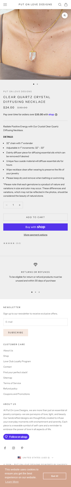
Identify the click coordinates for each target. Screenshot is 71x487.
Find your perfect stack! (15, 372)
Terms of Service (12, 383)
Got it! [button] (54, 476)
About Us (8, 350)
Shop (6, 355)
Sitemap (7, 377)
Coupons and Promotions (16, 394)
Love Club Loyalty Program (17, 361)
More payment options (35, 234)
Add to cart (35, 217)
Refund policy (10, 388)
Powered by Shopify (54, 464)
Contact (7, 366)
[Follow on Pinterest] (22, 448)
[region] (35, 275)
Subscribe (15, 332)
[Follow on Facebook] (5, 448)
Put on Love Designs (17, 91)
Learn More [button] (12, 481)
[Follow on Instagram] (13, 448)
